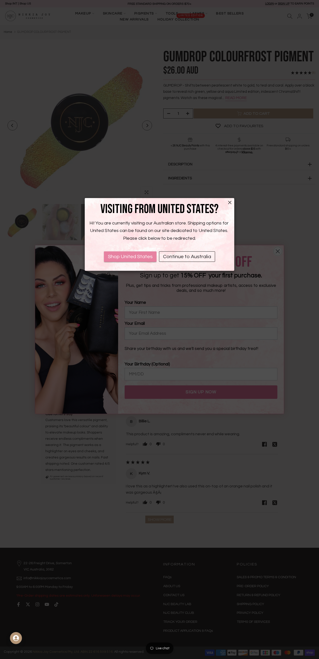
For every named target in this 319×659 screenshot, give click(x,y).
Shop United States (130, 256)
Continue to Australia (187, 256)
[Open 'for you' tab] (16, 638)
